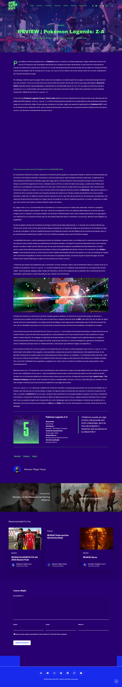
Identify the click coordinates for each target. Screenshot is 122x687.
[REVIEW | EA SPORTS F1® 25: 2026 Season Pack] (25, 549)
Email (48, 624)
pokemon (26, 456)
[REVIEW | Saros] (96, 549)
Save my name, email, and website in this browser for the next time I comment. (41, 634)
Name (15, 624)
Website (80, 624)
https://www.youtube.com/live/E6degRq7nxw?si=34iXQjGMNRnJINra (38, 169)
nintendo (17, 456)
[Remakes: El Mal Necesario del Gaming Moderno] (30, 497)
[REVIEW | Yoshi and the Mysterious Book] (60, 549)
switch (34, 456)
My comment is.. (18, 596)
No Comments (81, 38)
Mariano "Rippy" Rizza (43, 38)
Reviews (61, 25)
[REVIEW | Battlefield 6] (91, 497)
